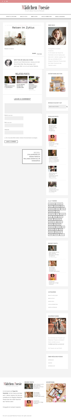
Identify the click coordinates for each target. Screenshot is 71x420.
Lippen (55, 216)
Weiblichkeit (59, 232)
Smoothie (51, 229)
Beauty (50, 206)
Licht (50, 216)
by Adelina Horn (22, 25)
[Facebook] (3, 1)
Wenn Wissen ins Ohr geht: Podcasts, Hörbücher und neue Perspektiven (54, 254)
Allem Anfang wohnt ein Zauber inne (21, 86)
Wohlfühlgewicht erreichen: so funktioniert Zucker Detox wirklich (53, 175)
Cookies (50, 362)
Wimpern (51, 234)
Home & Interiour (60, 16)
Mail (8, 122)
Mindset (51, 219)
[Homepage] (7, 1)
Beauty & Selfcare (11, 16)
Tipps (61, 229)
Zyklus (62, 234)
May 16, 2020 (20, 88)
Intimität (63, 214)
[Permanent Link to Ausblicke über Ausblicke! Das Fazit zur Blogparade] (52, 186)
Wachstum (51, 232)
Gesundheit (51, 211)
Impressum (51, 359)
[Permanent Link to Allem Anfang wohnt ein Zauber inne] (22, 83)
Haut (57, 214)
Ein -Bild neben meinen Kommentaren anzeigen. (22, 137)
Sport (56, 229)
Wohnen (57, 234)
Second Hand (57, 224)
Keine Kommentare (34, 25)
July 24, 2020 (32, 90)
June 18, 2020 (8, 88)
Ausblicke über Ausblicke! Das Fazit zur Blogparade (54, 190)
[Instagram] (5, 1)
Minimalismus (58, 219)
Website (35, 66)
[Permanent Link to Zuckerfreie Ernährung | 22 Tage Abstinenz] (52, 140)
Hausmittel (51, 214)
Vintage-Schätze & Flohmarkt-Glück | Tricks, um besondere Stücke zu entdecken (54, 159)
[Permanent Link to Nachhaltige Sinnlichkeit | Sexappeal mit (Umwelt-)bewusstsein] (52, 265)
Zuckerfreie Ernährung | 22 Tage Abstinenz (53, 144)
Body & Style (23, 16)
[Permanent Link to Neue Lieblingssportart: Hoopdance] (10, 83)
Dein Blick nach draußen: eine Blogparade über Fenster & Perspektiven (53, 128)
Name (8, 115)
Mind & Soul (34, 16)
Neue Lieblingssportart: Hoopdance (10, 86)
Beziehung (56, 206)
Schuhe (50, 224)
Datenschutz (51, 365)
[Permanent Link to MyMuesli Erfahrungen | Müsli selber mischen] (34, 83)
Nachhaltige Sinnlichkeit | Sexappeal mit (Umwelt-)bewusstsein (54, 269)
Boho (62, 206)
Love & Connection (46, 16)
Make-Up (60, 216)
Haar (57, 211)
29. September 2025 (10, 25)
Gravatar (10, 137)
